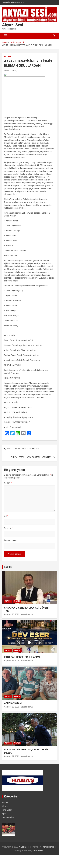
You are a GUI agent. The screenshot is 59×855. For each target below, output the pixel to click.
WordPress (38, 850)
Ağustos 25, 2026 (11, 660)
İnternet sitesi (10, 540)
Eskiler (8, 567)
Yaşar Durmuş (27, 614)
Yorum (8, 483)
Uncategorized (8, 817)
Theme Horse (48, 847)
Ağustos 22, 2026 (11, 756)
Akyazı (7, 56)
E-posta (8, 528)
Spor (4, 813)
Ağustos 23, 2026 (11, 707)
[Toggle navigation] (5, 36)
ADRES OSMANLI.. (14, 703)
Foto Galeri (7, 810)
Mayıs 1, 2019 (10, 71)
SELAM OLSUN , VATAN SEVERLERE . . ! (24, 448)
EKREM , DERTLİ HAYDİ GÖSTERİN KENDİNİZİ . (31, 457)
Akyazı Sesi (12, 24)
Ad (6, 516)
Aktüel (8, 601)
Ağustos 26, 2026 (11, 614)
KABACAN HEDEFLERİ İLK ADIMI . (22, 657)
